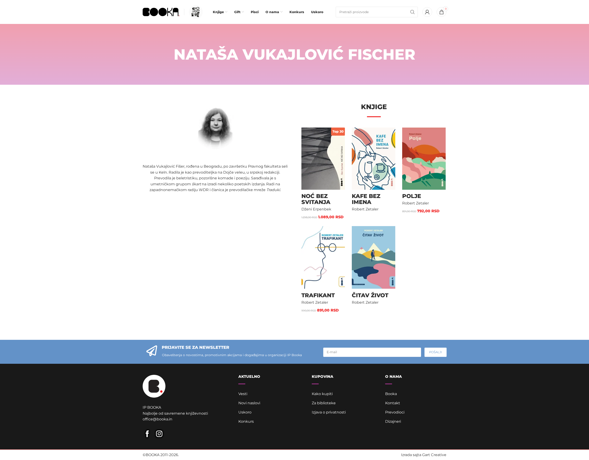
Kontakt (392, 403)
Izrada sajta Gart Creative (423, 455)
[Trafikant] (323, 257)
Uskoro (244, 412)
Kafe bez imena (366, 199)
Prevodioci (394, 412)
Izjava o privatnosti (329, 412)
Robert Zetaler (365, 209)
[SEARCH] (412, 12)
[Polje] (424, 159)
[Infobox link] (195, 12)
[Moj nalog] (427, 12)
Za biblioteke (324, 403)
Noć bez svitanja (315, 199)
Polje (411, 196)
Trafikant (318, 295)
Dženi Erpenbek (316, 209)
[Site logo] (161, 11)
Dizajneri (393, 421)
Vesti (242, 394)
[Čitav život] (373, 257)
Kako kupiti (322, 394)
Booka (391, 394)
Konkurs (246, 421)
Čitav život (370, 295)
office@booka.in (157, 419)
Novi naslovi (249, 403)
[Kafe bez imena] (373, 159)
